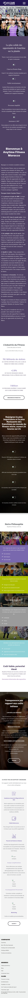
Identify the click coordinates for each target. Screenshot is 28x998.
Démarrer (14, 760)
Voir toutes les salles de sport (8, 987)
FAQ (2, 970)
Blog (2, 968)
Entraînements (4, 981)
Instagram (10, 958)
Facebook (2, 958)
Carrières (3, 942)
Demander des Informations (14, 397)
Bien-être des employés (7, 945)
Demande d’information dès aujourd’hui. (14, 679)
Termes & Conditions (6, 953)
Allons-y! (14, 923)
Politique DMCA (5, 950)
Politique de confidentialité (8, 947)
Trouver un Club (5, 979)
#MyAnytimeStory (5, 965)
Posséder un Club (5, 984)
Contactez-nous (5, 973)
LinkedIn (24, 958)
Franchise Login (5, 989)
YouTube (17, 958)
